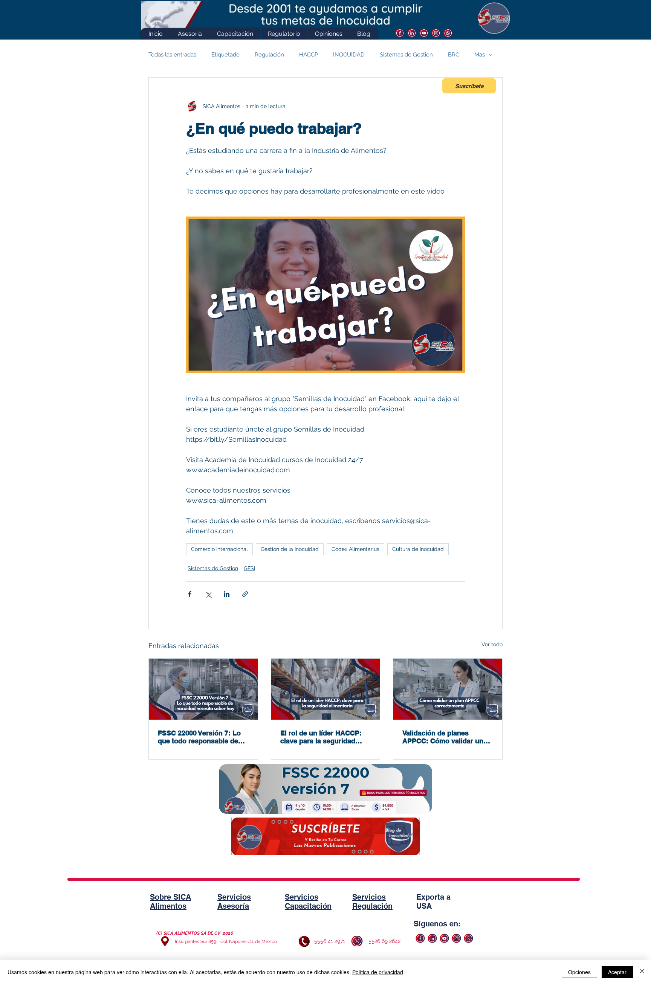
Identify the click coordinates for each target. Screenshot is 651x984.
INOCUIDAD (349, 54)
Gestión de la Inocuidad (290, 549)
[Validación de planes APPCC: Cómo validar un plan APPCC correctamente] (447, 689)
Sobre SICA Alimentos (170, 901)
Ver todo (492, 644)
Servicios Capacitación (308, 901)
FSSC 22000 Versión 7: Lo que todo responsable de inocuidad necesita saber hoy (199, 737)
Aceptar (617, 972)
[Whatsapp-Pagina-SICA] (448, 33)
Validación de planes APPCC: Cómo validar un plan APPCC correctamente (446, 737)
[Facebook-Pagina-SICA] (400, 33)
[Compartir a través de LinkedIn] (226, 594)
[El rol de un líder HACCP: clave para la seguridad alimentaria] (325, 689)
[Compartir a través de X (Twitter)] (208, 594)
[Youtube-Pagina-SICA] (424, 33)
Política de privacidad (377, 972)
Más (479, 54)
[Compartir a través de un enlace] (245, 594)
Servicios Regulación (372, 901)
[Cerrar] (641, 972)
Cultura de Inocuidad (418, 549)
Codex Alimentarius (355, 549)
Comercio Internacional (219, 549)
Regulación (269, 54)
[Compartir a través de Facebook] (189, 594)
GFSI (249, 568)
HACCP (308, 54)
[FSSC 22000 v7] (203, 689)
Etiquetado (225, 54)
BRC (453, 54)
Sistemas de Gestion (406, 54)
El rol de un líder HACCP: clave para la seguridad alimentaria (321, 737)
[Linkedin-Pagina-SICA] (412, 33)
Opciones (579, 972)
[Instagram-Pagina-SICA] (436, 33)
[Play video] (325, 295)
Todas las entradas (172, 54)
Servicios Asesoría (234, 901)
